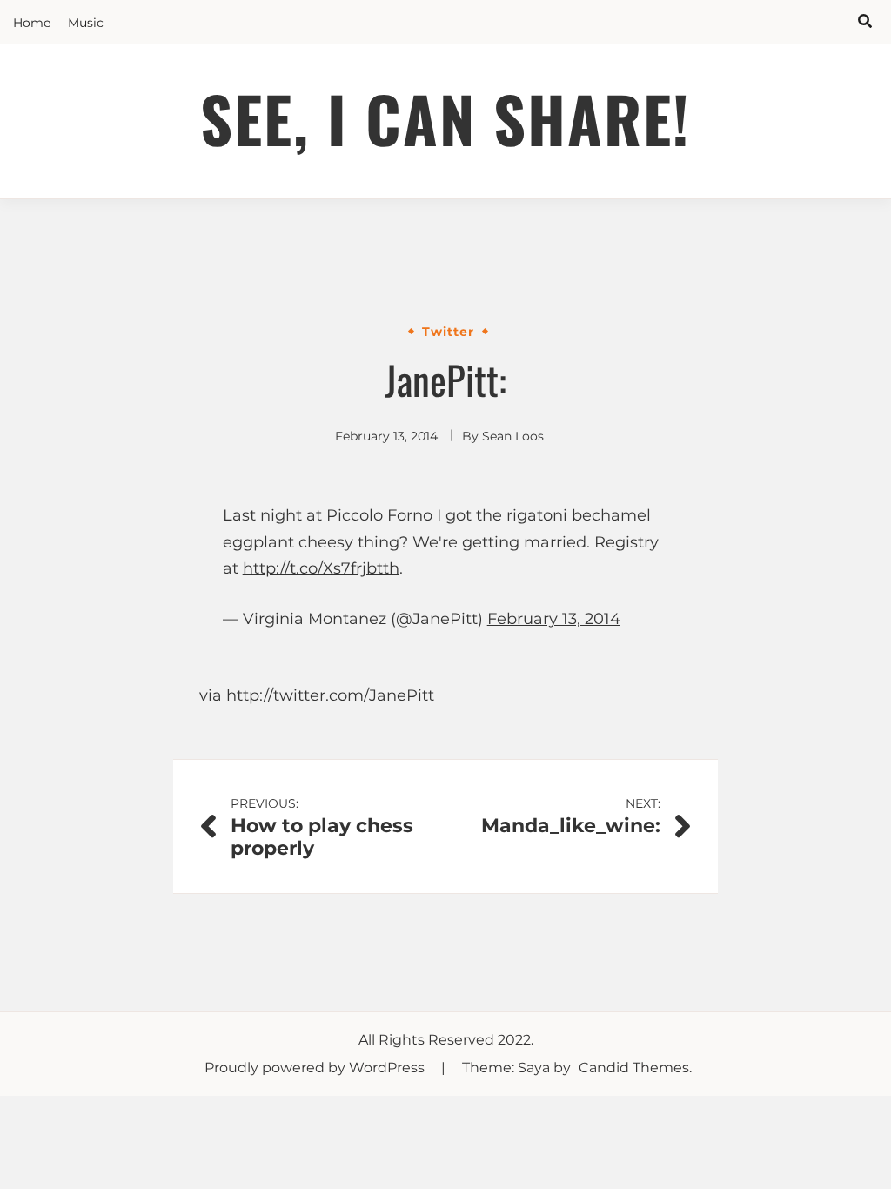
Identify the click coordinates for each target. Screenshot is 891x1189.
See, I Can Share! (445, 118)
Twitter (448, 332)
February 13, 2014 (553, 618)
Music (86, 22)
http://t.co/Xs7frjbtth (321, 568)
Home (31, 22)
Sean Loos (513, 436)
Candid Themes (634, 1067)
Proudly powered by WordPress (316, 1067)
